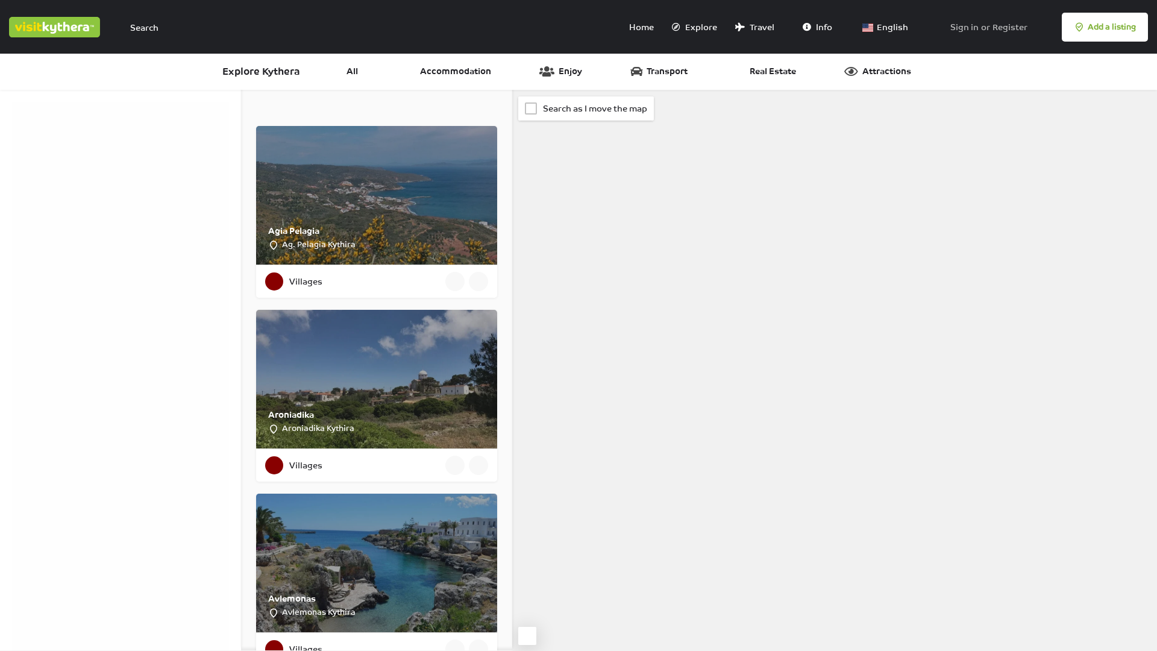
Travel (761, 27)
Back (127, 313)
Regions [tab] (125, 108)
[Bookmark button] (478, 281)
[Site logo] (56, 26)
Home (640, 27)
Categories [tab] (76, 108)
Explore (700, 27)
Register (1009, 27)
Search (126, 277)
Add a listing (1112, 26)
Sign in (964, 27)
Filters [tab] (31, 108)
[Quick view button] (455, 281)
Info (823, 27)
